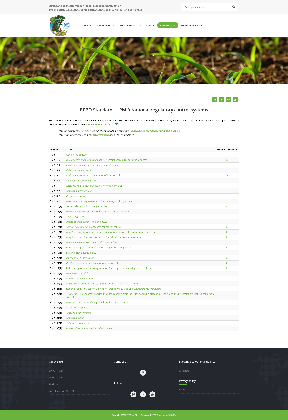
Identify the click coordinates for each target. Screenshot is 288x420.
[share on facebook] (221, 99)
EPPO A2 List (56, 377)
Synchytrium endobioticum (81, 180)
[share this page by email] (235, 99)
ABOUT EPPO (105, 25)
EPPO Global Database (101, 124)
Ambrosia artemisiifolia (79, 190)
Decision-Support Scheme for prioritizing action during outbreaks (101, 247)
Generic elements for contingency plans (87, 206)
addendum (138, 232)
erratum (152, 232)
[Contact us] (143, 373)
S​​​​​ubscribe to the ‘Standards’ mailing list (153, 130)
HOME (88, 25)
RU (227, 159)
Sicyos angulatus (75, 216)
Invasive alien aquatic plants (81, 252)
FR (227, 175)
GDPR (182, 390)
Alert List (54, 384)
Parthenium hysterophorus (81, 257)
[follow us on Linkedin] (143, 394)
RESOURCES (167, 25)
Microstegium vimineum (79, 278)
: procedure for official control (93, 175)
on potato (87, 221)
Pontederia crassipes (78, 196)
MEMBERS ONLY (190, 25)
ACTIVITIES (146, 25)
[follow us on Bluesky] (133, 394)
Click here (184, 370)
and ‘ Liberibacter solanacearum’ (102, 283)
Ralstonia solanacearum (79, 170)
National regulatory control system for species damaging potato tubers (108, 268)
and (100, 201)
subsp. (92, 165)
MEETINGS (126, 25)
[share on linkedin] (214, 99)
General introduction (77, 154)
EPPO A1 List (56, 370)
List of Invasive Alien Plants (64, 391)
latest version (101, 134)
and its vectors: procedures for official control (107, 159)
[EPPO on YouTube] (153, 394)
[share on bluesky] (228, 99)
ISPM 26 (125, 211)
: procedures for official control (94, 185)
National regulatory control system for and (113, 288)
